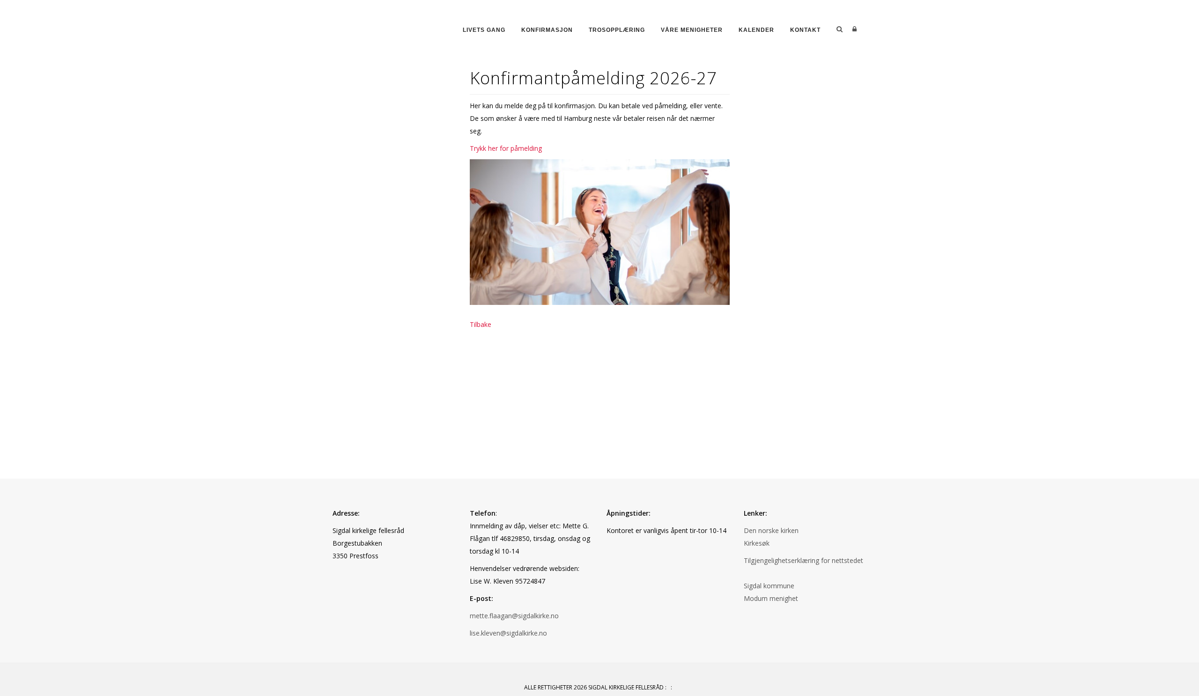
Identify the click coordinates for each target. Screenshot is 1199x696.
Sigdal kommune (769, 585)
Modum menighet (771, 598)
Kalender (756, 30)
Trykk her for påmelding (506, 148)
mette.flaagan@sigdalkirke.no (514, 615)
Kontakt (805, 30)
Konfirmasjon (547, 30)
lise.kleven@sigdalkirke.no (508, 633)
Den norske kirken (771, 530)
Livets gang (484, 30)
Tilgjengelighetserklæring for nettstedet (803, 560)
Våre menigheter (692, 30)
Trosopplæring (617, 30)
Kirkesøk (757, 543)
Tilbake (480, 324)
